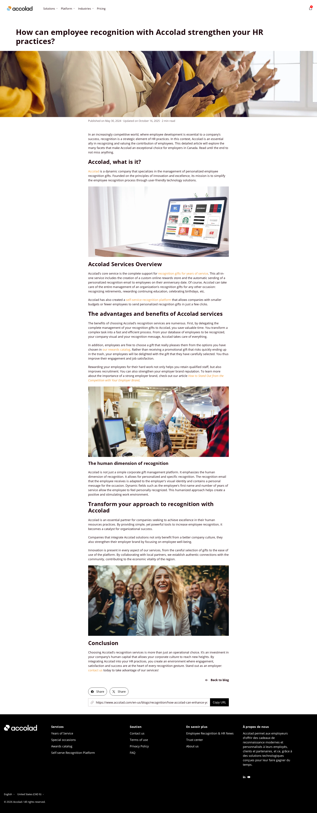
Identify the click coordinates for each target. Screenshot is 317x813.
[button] (50, 8)
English (8, 794)
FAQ (132, 753)
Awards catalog (61, 746)
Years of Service (62, 733)
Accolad (93, 171)
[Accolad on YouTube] (249, 776)
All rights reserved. (34, 801)
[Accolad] (19, 8)
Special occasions (63, 740)
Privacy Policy (139, 746)
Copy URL (219, 702)
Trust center (194, 740)
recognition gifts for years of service (183, 273)
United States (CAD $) (29, 794)
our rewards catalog (116, 349)
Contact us (137, 733)
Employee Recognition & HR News (210, 733)
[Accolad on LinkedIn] (244, 776)
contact (93, 670)
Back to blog (220, 680)
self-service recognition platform (148, 300)
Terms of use (139, 740)
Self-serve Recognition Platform (73, 753)
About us (192, 746)
